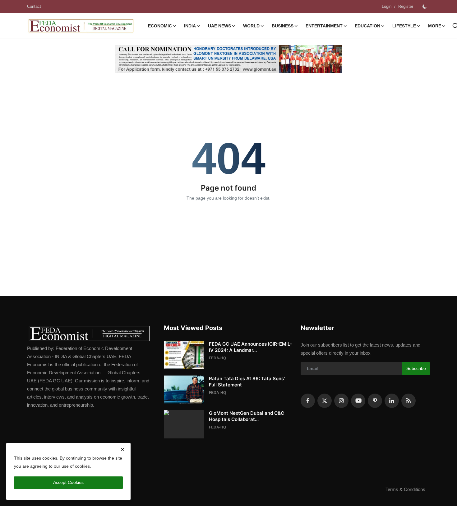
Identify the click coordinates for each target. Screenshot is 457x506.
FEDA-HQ (217, 358)
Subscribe (416, 368)
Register (405, 6)
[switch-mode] (424, 6)
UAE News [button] (219, 25)
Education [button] (367, 25)
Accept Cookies (68, 482)
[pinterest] (375, 401)
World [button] (251, 25)
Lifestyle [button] (404, 25)
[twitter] (324, 401)
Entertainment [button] (324, 25)
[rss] (408, 401)
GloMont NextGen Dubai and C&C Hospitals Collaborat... (246, 416)
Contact (34, 6)
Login (386, 6)
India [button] (190, 25)
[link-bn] (228, 59)
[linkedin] (392, 401)
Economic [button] (160, 25)
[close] (122, 449)
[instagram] (341, 401)
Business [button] (282, 25)
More (434, 25)
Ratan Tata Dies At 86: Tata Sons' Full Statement (247, 382)
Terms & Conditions (405, 489)
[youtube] (358, 401)
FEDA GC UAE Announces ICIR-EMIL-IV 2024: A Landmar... (250, 347)
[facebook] (308, 401)
